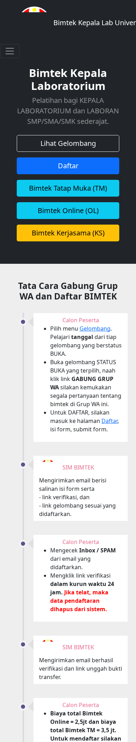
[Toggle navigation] (10, 51)
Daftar (68, 165)
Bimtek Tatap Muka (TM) (68, 188)
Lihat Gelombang (68, 143)
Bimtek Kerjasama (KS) (68, 233)
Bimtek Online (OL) (68, 210)
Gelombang (95, 328)
